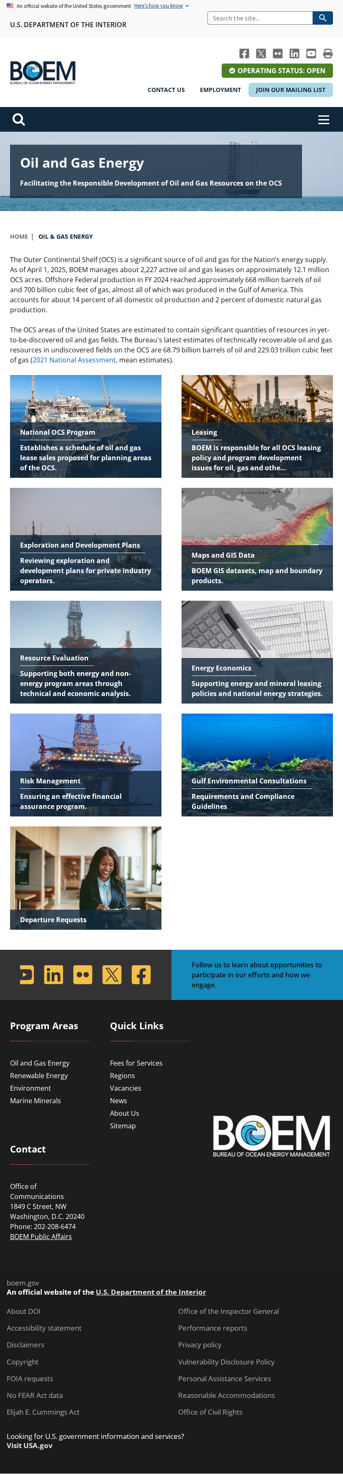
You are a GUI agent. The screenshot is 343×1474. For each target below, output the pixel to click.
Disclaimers (25, 1344)
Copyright (22, 1362)
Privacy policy (200, 1344)
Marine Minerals (35, 1100)
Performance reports (212, 1328)
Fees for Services (136, 1063)
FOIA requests (30, 1378)
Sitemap (123, 1125)
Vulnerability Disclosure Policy (226, 1362)
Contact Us (166, 90)
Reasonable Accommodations (226, 1395)
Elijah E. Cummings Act (43, 1412)
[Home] (43, 72)
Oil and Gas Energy (39, 1063)
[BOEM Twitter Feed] (261, 53)
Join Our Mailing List (290, 90)
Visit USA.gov (30, 1445)
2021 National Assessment (74, 360)
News (118, 1100)
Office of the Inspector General (228, 1311)
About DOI (24, 1311)
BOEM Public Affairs (41, 1236)
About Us (124, 1113)
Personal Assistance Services (224, 1378)
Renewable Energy (39, 1075)
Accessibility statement (44, 1328)
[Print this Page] (328, 53)
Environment (30, 1088)
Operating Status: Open (281, 70)
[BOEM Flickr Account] (278, 53)
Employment (220, 90)
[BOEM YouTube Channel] (311, 53)
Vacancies (125, 1088)
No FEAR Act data (35, 1395)
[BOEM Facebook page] (244, 53)
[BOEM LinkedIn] (294, 53)
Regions (122, 1075)
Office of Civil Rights (210, 1412)
